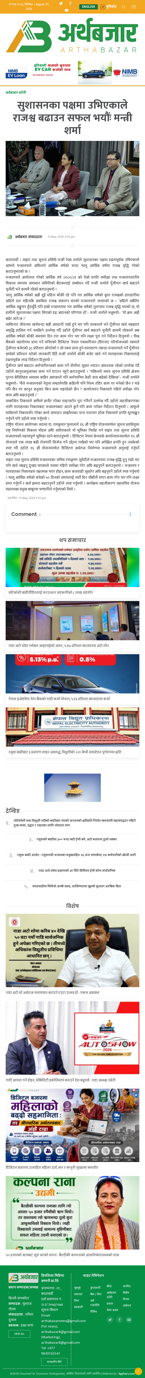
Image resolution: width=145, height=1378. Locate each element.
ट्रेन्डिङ (13, 811)
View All (19, 1334)
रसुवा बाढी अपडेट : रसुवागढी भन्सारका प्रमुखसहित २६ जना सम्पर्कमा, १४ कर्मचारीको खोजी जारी (76, 855)
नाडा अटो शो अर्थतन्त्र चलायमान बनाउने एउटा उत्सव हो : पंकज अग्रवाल (52, 993)
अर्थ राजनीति (94, 1303)
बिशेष (126, 1292)
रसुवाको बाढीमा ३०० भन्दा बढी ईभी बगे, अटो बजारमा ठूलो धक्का (77, 839)
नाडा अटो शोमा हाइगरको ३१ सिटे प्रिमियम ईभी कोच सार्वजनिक (77, 870)
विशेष (72, 906)
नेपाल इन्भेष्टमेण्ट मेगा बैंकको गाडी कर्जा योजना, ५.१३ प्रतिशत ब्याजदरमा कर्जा (59, 699)
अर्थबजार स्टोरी (111, 1295)
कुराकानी (95, 1287)
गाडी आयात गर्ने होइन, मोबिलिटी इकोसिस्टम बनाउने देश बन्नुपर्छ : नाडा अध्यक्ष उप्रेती (60, 1080)
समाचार (78, 1294)
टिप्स (76, 1300)
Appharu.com (127, 1373)
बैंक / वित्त (95, 1294)
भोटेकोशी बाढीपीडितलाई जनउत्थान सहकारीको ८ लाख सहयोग (50, 592)
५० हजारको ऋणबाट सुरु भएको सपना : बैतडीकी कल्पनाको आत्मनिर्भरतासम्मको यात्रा (62, 1255)
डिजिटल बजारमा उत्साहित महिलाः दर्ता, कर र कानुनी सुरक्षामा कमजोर (52, 1167)
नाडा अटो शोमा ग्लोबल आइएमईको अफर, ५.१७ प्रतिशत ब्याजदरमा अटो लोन (58, 646)
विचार (126, 1299)
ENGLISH (88, 6)
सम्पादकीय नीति (54, 1362)
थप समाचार (72, 540)
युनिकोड (111, 6)
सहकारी (78, 1307)
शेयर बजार (112, 1310)
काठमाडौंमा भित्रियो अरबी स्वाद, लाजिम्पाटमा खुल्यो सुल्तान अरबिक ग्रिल (76, 886)
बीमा (109, 1286)
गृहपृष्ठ (77, 1287)
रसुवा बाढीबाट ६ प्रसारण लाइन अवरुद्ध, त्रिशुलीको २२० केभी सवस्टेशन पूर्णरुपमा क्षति (64, 752)
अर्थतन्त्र (127, 1305)
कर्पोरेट (127, 1286)
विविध (93, 1311)
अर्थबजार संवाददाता (28, 237)
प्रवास (110, 1303)
